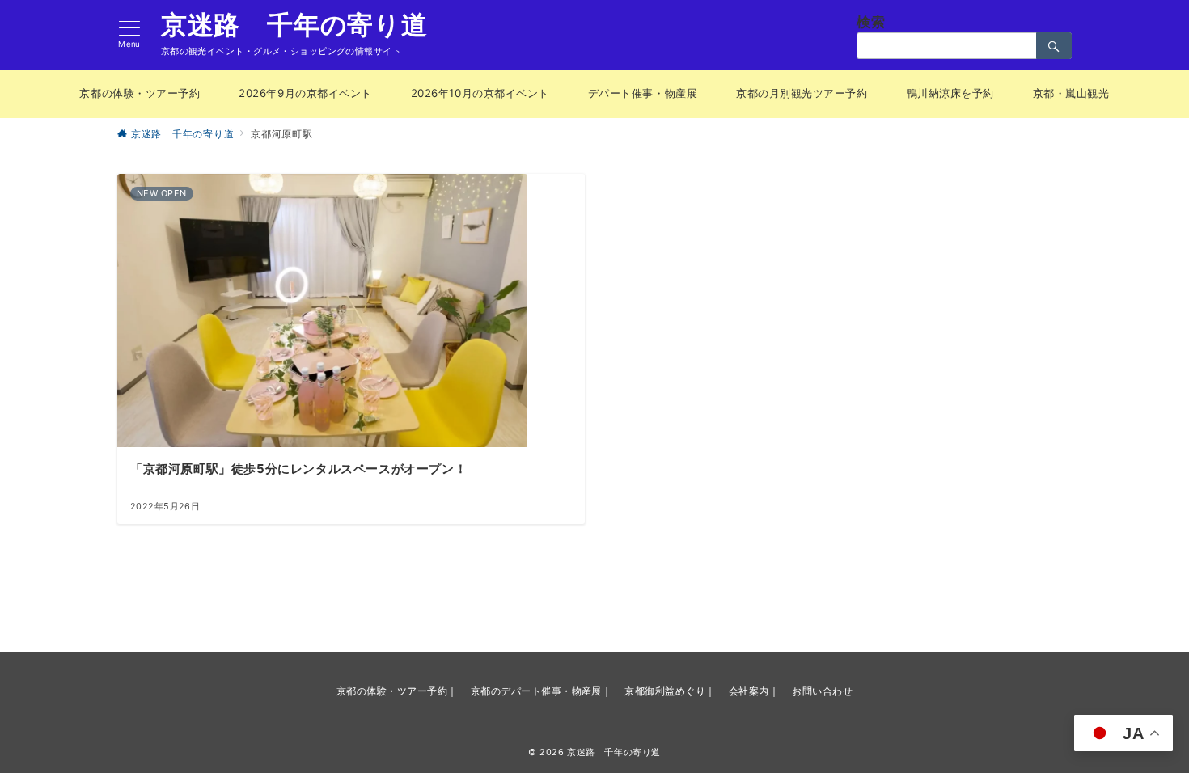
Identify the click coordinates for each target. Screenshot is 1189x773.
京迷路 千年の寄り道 (294, 25)
